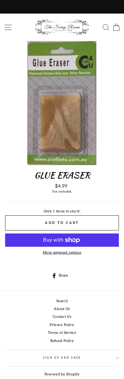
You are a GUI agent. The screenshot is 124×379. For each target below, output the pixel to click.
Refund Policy (62, 341)
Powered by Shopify (62, 374)
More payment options (62, 252)
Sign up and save (62, 357)
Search (62, 301)
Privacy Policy (62, 325)
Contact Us (62, 317)
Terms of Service (62, 332)
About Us (62, 309)
